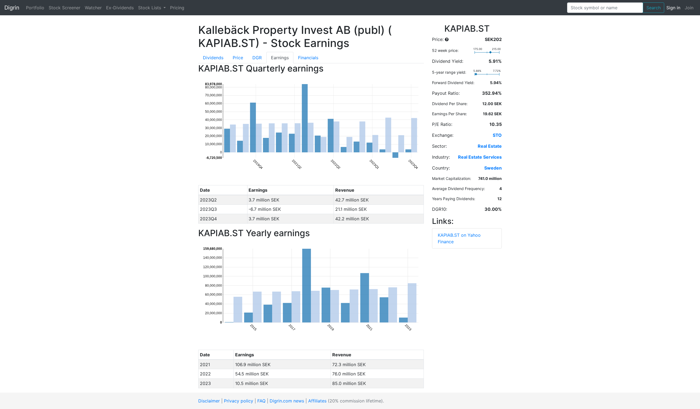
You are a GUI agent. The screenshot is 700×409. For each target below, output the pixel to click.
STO (497, 135)
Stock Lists (150, 7)
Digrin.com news (287, 401)
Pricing (177, 7)
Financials (308, 57)
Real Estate (490, 146)
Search (653, 7)
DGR (257, 57)
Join (689, 7)
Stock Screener (64, 7)
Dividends (213, 57)
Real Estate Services (480, 157)
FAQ (261, 401)
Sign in (673, 7)
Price (238, 57)
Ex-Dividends (120, 7)
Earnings (280, 57)
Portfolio (35, 7)
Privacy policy (238, 401)
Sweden (493, 168)
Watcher (93, 7)
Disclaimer (209, 401)
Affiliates (317, 401)
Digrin (11, 7)
